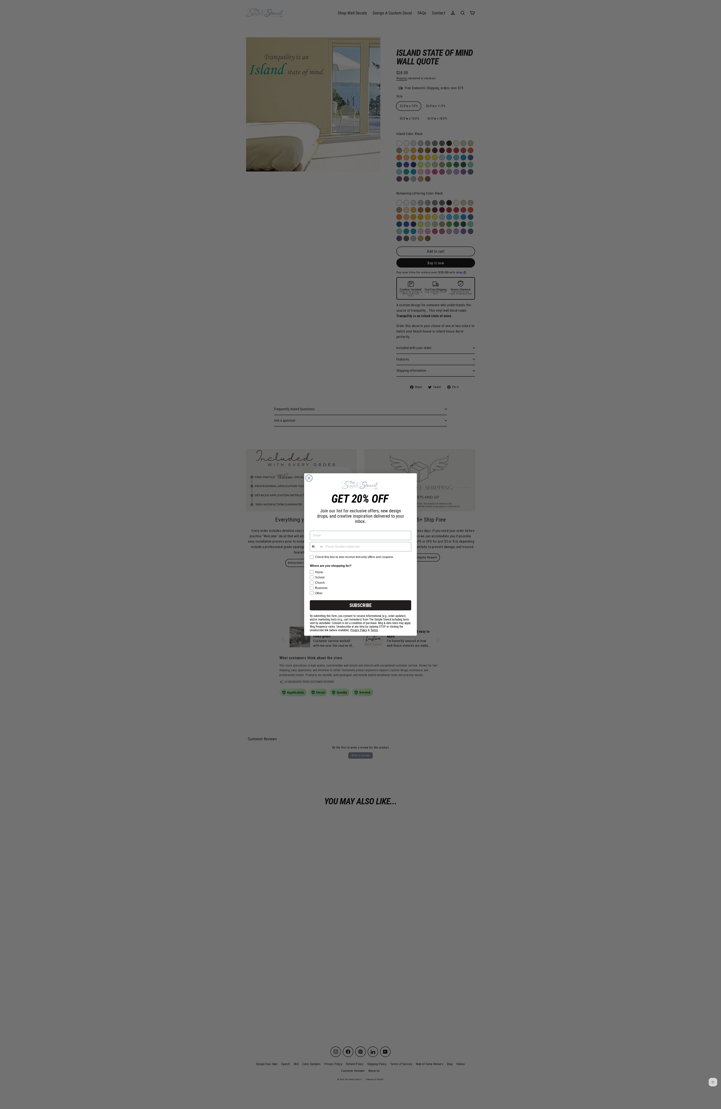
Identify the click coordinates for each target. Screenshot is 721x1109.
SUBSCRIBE (360, 605)
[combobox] (317, 546)
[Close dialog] (309, 478)
